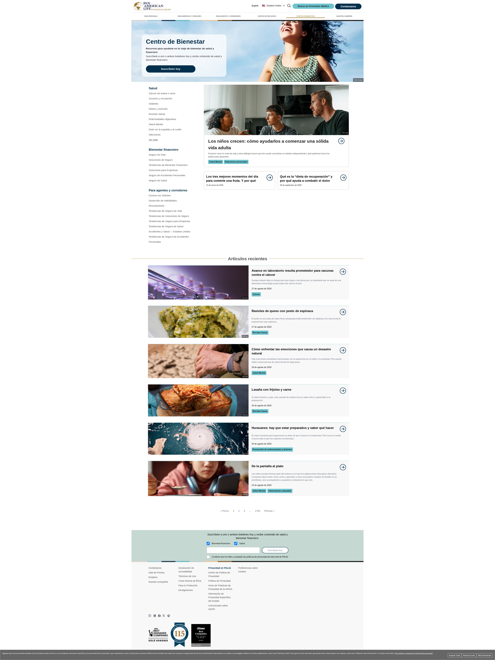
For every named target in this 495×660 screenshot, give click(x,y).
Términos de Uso (187, 576)
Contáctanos (348, 6)
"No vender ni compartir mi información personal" (414, 653)
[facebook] (159, 615)
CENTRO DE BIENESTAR (305, 16)
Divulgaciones (185, 590)
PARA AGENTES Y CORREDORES (228, 16)
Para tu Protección (187, 585)
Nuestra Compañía (158, 582)
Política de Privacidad (219, 581)
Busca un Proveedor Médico (313, 6)
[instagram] (150, 615)
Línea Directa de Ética (189, 581)
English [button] (255, 6)
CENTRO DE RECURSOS (267, 16)
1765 (257, 511)
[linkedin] (154, 615)
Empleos (153, 577)
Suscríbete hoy (170, 69)
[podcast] (168, 615)
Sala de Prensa (156, 572)
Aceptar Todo (454, 655)
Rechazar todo (469, 655)
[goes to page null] (340, 141)
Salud (242, 543)
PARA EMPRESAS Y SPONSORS (189, 16)
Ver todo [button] (153, 140)
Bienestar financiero (221, 543)
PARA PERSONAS (150, 16)
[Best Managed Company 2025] (159, 635)
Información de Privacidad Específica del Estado (219, 597)
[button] (273, 5)
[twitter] (164, 615)
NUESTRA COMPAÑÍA (344, 16)
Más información (484, 655)
